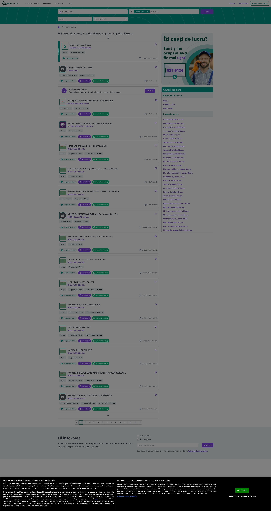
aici (96, 499)
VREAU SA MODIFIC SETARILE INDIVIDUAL (241, 496)
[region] (135, 494)
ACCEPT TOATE (242, 490)
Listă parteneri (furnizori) (127, 496)
